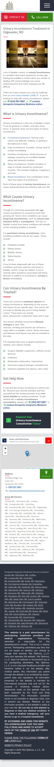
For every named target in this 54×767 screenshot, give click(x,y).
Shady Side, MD (20, 599)
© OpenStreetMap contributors (44, 468)
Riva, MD (25, 596)
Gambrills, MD (28, 587)
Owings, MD (20, 608)
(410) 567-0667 (14, 487)
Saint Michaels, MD (29, 623)
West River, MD (15, 602)
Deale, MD (29, 581)
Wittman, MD (26, 626)
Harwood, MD (14, 593)
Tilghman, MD (14, 626)
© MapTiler (33, 468)
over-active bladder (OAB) (23, 95)
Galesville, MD (14, 587)
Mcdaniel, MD (14, 623)
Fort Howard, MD (30, 602)
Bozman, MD (29, 620)
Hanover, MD (28, 590)
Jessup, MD (13, 611)
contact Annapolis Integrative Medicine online (22, 102)
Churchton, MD (21, 575)
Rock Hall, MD (26, 611)
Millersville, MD (27, 593)
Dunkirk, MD (32, 605)
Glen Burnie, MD (15, 590)
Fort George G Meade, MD (20, 584)
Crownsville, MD (15, 578)
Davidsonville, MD (16, 581)
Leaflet (28, 468)
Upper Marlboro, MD (22, 614)
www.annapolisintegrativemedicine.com (27, 490)
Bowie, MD (37, 611)
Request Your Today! (28, 420)
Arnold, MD (9, 575)
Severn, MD (35, 596)
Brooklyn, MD (20, 605)
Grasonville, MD (15, 617)
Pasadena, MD (14, 596)
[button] (27, 454)
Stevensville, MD (15, 620)
